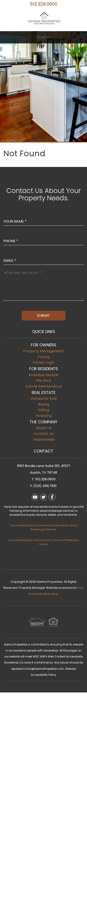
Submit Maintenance (43, 386)
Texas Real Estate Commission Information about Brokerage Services (43, 527)
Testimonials (44, 439)
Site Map (52, 594)
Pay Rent (43, 380)
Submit (43, 315)
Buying (43, 404)
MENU (45, 37)
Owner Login (43, 362)
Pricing (44, 356)
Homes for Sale (43, 398)
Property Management (43, 351)
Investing (44, 415)
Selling (43, 409)
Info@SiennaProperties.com (45, 669)
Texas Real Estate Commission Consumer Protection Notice (43, 542)
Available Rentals (44, 374)
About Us (44, 427)
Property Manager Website (38, 588)
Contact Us (44, 433)
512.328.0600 (43, 4)
